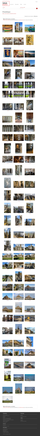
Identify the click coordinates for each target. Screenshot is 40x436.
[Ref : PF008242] (7, 278)
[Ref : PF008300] (30, 208)
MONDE (4, 417)
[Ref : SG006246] (19, 388)
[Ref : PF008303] (30, 222)
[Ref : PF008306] (30, 234)
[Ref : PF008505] (30, 365)
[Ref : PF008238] (30, 256)
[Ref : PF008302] (19, 220)
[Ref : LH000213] (19, 377)
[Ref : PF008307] (7, 246)
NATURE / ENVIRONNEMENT (7, 418)
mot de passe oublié (22, 7)
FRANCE (4, 416)
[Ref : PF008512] (30, 318)
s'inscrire (4, 7)
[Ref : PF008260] (19, 352)
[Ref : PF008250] (19, 296)
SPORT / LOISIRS (5, 421)
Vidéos (21, 4)
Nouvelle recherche (13, 13)
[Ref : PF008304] (7, 233)
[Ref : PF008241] (30, 265)
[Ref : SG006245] (7, 390)
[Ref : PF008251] (30, 296)
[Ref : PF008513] (7, 330)
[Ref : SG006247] (30, 390)
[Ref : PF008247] (30, 352)
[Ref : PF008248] (30, 287)
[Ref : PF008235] (30, 247)
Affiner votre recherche (6, 13)
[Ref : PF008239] (7, 265)
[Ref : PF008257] (19, 343)
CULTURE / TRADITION (6, 415)
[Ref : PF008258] (30, 342)
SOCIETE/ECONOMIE (23, 416)
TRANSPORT (5, 422)
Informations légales (5, 431)
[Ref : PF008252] (7, 309)
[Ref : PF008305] (19, 234)
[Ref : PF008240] (19, 265)
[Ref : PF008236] (7, 256)
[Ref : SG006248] (7, 399)
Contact (25, 4)
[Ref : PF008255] (30, 330)
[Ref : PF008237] (19, 256)
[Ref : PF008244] (30, 278)
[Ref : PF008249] (7, 296)
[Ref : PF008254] (19, 329)
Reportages (17, 4)
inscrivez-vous (21, 407)
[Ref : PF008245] (7, 287)
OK (36, 8)
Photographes (5, 430)
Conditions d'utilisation (6, 432)
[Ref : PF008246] (19, 287)
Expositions (4, 425)
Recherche (12, 4)
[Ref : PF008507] (7, 318)
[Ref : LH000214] (30, 377)
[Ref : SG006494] (7, 376)
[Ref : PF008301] (7, 220)
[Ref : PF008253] (19, 307)
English (37, 1)
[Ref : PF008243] (19, 276)
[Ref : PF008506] (30, 309)
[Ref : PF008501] (7, 363)
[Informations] (30, 213)
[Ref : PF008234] (19, 247)
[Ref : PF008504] (19, 365)
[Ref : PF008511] (19, 318)
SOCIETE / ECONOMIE (6, 420)
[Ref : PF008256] (7, 343)
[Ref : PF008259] (7, 352)
